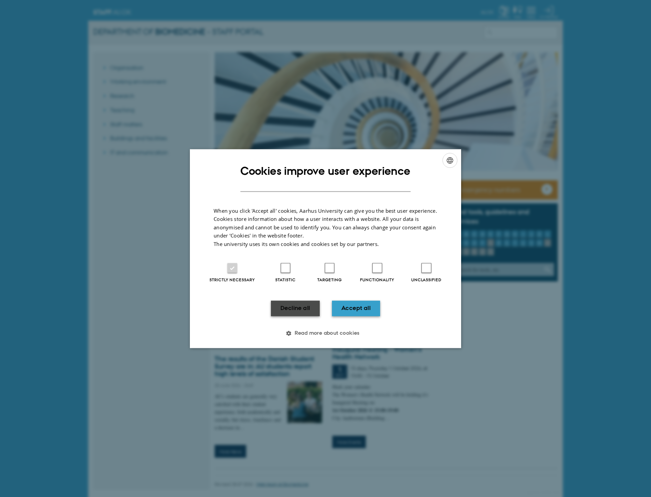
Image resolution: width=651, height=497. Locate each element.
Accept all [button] (356, 308)
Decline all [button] (295, 308)
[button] (325, 333)
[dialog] (325, 248)
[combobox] (450, 160)
